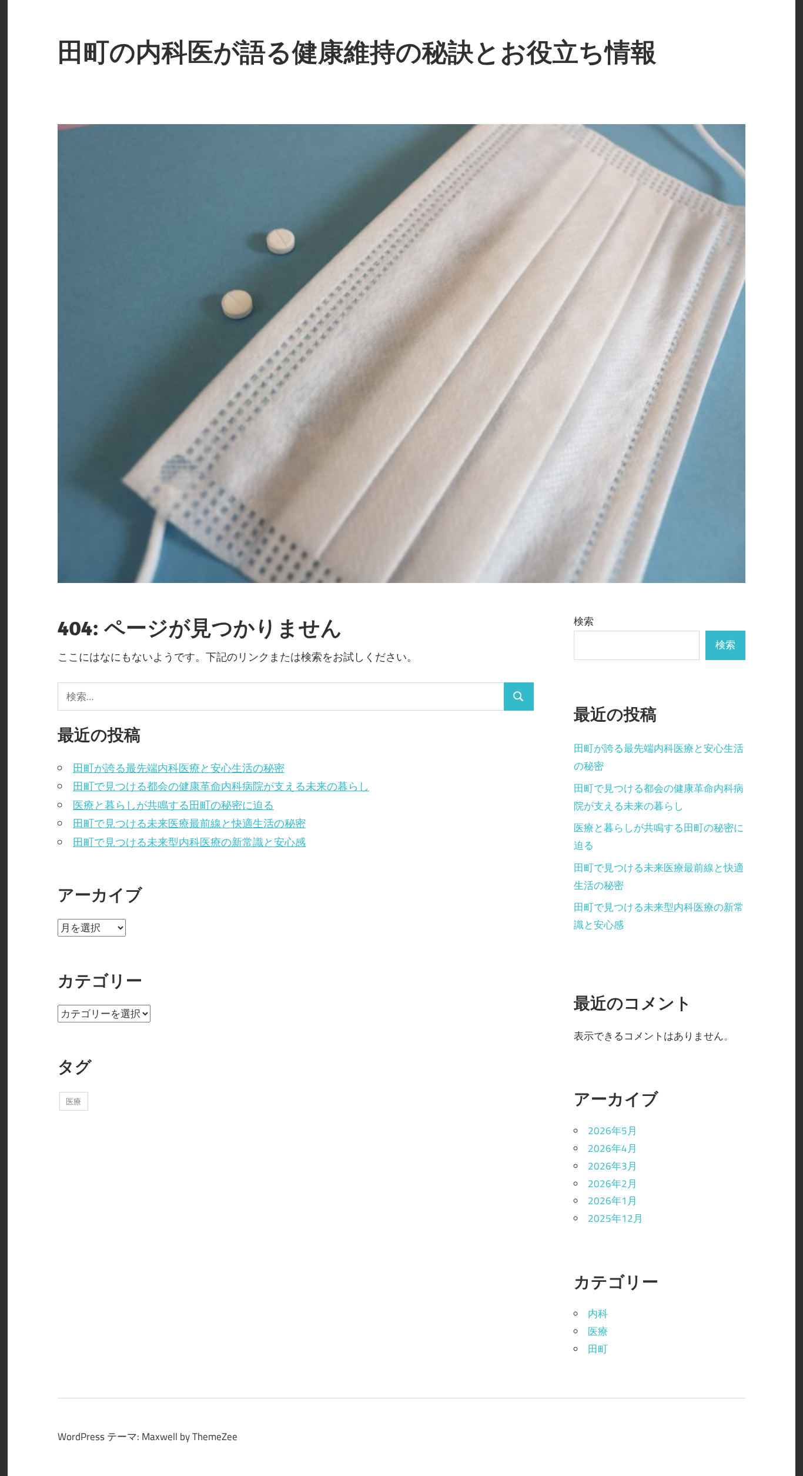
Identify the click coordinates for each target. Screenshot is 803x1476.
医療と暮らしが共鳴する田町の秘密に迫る (173, 805)
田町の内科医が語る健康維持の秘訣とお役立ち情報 (357, 52)
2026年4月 (612, 1148)
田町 (598, 1349)
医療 (73, 1101)
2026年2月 (612, 1183)
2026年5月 (612, 1130)
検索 (584, 621)
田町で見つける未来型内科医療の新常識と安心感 (189, 842)
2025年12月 (615, 1218)
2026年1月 (612, 1200)
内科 (598, 1313)
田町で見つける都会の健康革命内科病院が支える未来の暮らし (221, 786)
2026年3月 (612, 1166)
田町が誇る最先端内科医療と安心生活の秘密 (179, 768)
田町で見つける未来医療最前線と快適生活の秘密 (189, 823)
